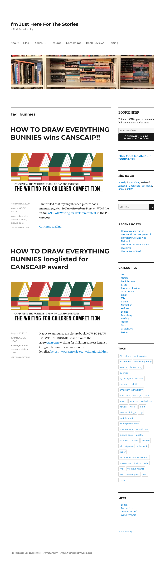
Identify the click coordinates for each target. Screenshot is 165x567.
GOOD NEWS (127, 291)
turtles (137, 463)
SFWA (121, 189)
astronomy (125, 361)
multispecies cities (129, 423)
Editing (113, 42)
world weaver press (130, 474)
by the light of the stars (131, 378)
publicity (124, 440)
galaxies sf (146, 401)
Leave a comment (20, 227)
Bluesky (122, 182)
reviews (146, 440)
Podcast (125, 308)
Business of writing (131, 288)
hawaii (123, 406)
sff (121, 446)
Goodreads (134, 185)
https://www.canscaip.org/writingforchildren (79, 351)
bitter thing (136, 367)
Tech (123, 325)
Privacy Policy (125, 531)
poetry (139, 435)
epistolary (125, 395)
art (122, 274)
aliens (128, 356)
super (123, 452)
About (15, 42)
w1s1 (146, 463)
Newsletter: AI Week (131, 251)
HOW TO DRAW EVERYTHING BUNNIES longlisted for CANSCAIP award (60, 259)
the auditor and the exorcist (134, 457)
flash (146, 395)
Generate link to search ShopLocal (136, 137)
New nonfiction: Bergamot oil (136, 234)
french (123, 401)
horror (133, 406)
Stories (38, 42)
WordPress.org (128, 515)
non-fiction (142, 429)
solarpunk (142, 446)
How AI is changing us (132, 231)
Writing (125, 332)
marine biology (128, 412)
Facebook (147, 185)
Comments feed (129, 511)
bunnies (23, 216)
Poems (124, 311)
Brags (124, 284)
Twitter (144, 182)
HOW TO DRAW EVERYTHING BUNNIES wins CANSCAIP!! (60, 133)
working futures (135, 468)
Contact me (74, 42)
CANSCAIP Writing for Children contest (71, 213)
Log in (124, 505)
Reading (125, 318)
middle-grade (127, 418)
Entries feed (127, 508)
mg (141, 412)
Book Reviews (95, 42)
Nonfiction (126, 305)
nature (124, 301)
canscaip (15, 219)
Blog (26, 42)
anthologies (140, 356)
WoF (122, 468)
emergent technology (131, 389)
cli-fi (134, 384)
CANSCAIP (52, 342)
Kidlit (123, 295)
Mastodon (133, 182)
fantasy (137, 395)
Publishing (126, 315)
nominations (126, 429)
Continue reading (50, 226)
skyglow (129, 446)
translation (125, 463)
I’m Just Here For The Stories (44, 24)
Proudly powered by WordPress (76, 553)
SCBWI (129, 189)
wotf (145, 474)
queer (135, 440)
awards (14, 208)
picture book (17, 223)
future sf (134, 401)
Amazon (122, 185)
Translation (127, 328)
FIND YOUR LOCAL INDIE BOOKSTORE (134, 157)
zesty (122, 480)
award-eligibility (142, 361)
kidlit (23, 219)
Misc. (123, 298)
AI (121, 356)
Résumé (56, 42)
